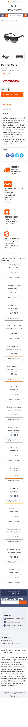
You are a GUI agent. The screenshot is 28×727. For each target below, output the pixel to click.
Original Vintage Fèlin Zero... (14, 410)
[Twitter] (17, 155)
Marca (5, 113)
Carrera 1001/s (14, 491)
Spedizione (15, 167)
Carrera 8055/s (14, 471)
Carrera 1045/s (14, 390)
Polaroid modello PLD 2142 (14, 369)
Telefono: (9, 625)
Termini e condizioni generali (10, 643)
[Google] (12, 155)
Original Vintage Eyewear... (14, 532)
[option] (7, 57)
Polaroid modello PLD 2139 (14, 329)
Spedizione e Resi (7, 641)
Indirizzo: (9, 618)
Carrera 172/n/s (14, 572)
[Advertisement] (14, 712)
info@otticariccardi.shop (16, 622)
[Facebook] (8, 155)
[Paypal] (22, 155)
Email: (8, 622)
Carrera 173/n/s (14, 511)
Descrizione (7, 104)
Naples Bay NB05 (14, 268)
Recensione (7, 109)
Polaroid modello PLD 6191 (14, 349)
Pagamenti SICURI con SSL (14, 190)
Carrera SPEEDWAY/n (14, 288)
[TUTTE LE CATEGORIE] (2, 15)
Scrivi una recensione (14, 70)
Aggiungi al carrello (12, 94)
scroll (22, 5)
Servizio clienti (11, 217)
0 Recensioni (5, 70)
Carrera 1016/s (14, 450)
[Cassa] (12, 5)
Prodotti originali (13, 239)
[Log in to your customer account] (16, 5)
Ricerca (6, 15)
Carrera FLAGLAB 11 (14, 308)
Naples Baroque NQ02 (14, 430)
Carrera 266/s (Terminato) (14, 552)
